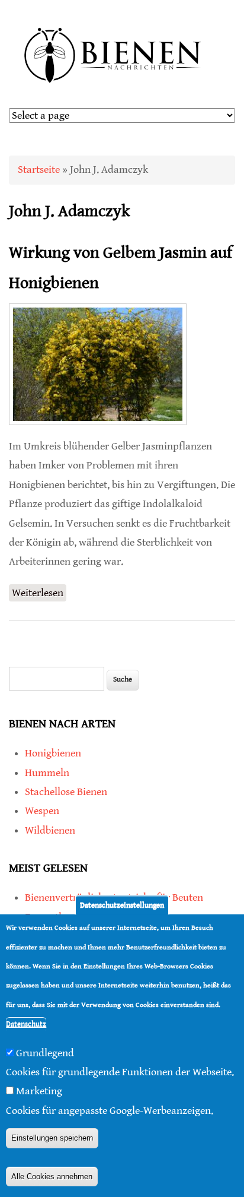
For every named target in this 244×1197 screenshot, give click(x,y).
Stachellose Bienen (66, 792)
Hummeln (47, 773)
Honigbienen (53, 753)
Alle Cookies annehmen (51, 1176)
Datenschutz (26, 1023)
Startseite (39, 169)
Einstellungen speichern (52, 1137)
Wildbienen (50, 830)
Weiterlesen (39, 594)
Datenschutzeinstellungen (122, 905)
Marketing (39, 1091)
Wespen (42, 811)
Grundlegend (45, 1053)
